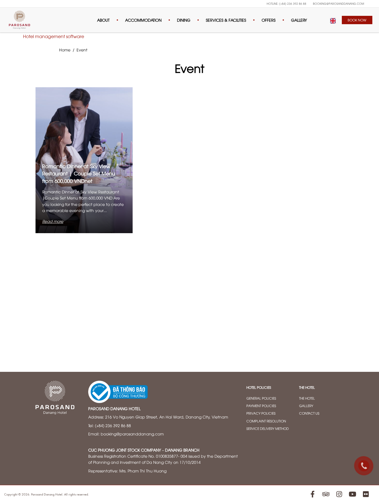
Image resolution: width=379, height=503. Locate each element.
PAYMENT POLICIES (261, 405)
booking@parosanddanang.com (132, 433)
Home (64, 49)
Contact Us (309, 413)
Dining (183, 20)
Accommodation (143, 20)
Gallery (299, 20)
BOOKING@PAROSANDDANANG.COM (338, 3)
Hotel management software (53, 36)
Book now (357, 20)
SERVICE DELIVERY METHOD (267, 428)
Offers (269, 20)
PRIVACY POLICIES (261, 413)
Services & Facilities (226, 20)
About (103, 20)
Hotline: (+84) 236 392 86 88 (286, 3)
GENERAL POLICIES (261, 398)
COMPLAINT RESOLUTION (266, 421)
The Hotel (307, 398)
